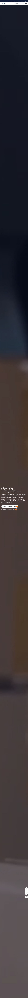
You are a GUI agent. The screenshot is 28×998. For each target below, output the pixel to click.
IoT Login (25, 1)
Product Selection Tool (12, 1)
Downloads (20, 1)
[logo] (3, 3)
